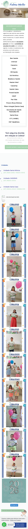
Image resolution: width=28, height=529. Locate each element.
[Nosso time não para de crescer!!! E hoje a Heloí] (14, 266)
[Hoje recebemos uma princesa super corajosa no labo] (14, 466)
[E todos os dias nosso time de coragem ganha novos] (14, 341)
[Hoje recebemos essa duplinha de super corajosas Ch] (14, 391)
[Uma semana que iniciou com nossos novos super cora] (14, 241)
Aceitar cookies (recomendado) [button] (20, 525)
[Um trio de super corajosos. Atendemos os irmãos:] (14, 366)
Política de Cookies (15, 520)
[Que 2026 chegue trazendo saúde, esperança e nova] (14, 491)
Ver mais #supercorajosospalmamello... (12, 510)
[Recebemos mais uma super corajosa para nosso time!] (14, 316)
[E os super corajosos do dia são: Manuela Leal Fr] (14, 291)
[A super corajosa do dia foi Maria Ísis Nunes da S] (14, 416)
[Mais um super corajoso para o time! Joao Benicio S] (14, 216)
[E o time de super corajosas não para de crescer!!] (14, 441)
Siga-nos (15, 505)
